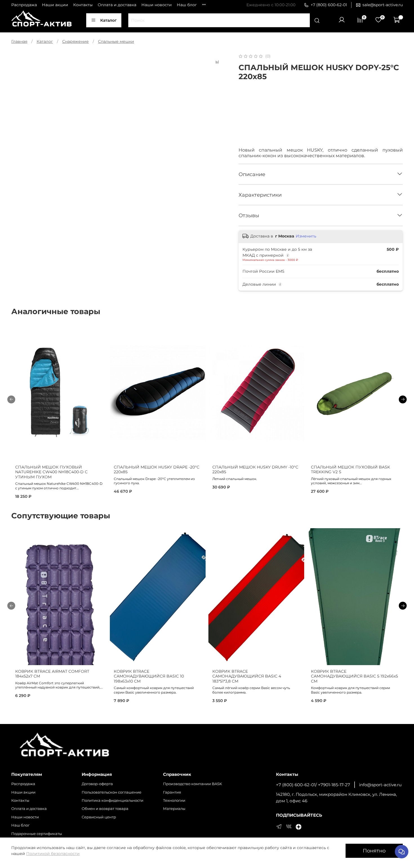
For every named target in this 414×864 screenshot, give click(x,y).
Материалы (174, 809)
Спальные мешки (116, 41)
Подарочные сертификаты (36, 834)
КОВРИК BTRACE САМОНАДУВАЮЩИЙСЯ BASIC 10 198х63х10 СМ (149, 676)
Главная (19, 41)
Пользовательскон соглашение (111, 792)
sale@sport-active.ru (382, 4)
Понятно (374, 851)
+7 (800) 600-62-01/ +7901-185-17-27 (313, 784)
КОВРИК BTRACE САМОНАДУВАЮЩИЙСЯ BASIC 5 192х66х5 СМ (354, 676)
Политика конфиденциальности (112, 800)
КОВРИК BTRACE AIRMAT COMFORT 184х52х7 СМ (52, 674)
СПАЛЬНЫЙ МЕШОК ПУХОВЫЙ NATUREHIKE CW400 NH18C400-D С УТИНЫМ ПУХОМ (51, 472)
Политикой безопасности (53, 853)
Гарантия (172, 792)
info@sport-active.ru (380, 784)
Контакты (83, 4)
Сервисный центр (99, 817)
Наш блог (187, 4)
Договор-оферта (97, 784)
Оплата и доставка (117, 4)
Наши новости (156, 4)
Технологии (174, 800)
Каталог (108, 20)
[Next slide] (219, 53)
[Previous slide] (19, 53)
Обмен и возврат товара (105, 809)
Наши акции (55, 4)
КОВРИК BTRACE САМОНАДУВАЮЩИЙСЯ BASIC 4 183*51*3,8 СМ (246, 676)
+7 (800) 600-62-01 (329, 4)
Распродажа (24, 4)
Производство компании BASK (192, 784)
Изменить (306, 236)
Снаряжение (75, 41)
